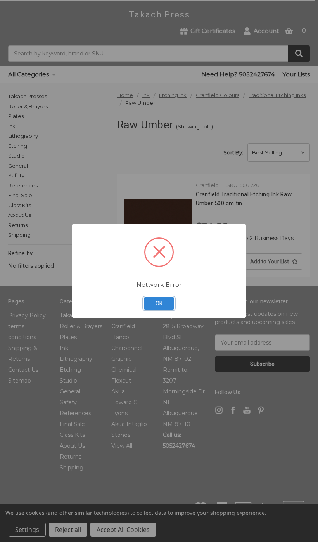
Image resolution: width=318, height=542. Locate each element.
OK (159, 303)
